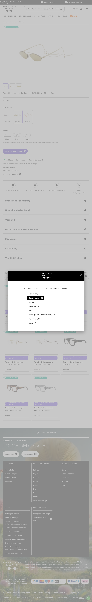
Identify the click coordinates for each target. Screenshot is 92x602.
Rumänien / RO (34, 306)
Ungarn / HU (33, 302)
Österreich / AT (34, 294)
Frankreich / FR (34, 319)
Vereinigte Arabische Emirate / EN (42, 315)
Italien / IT (32, 323)
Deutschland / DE (36, 298)
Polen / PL (32, 310)
